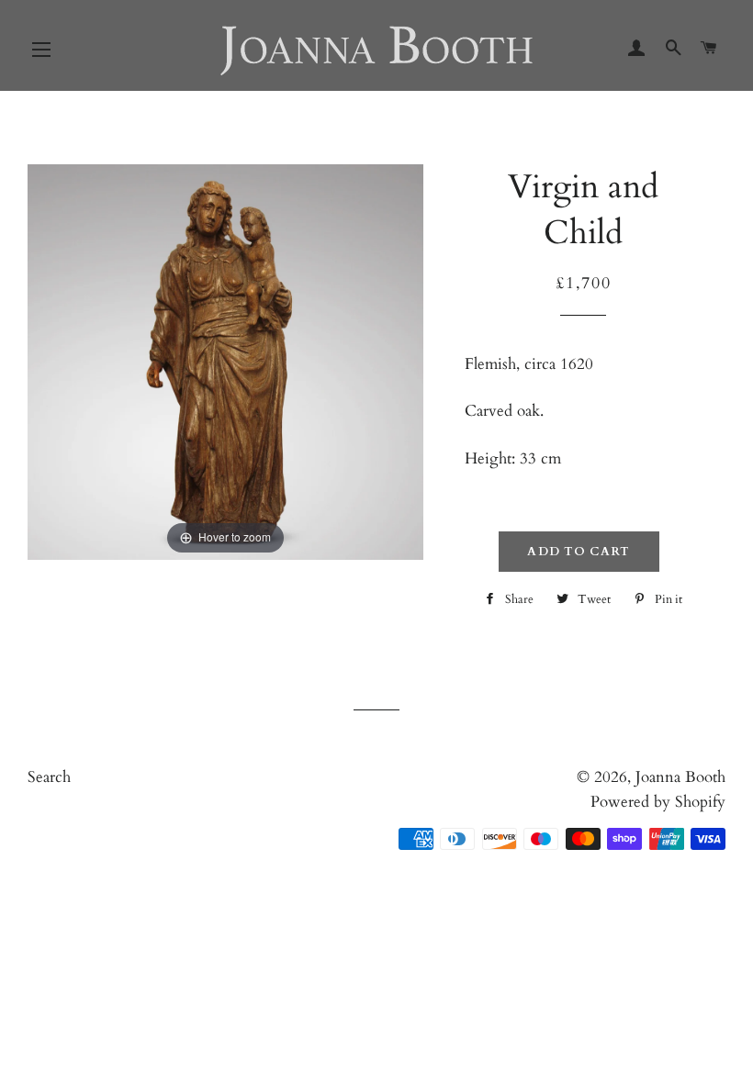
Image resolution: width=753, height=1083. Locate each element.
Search (49, 776)
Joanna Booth (680, 776)
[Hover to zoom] (225, 360)
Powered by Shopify (657, 801)
